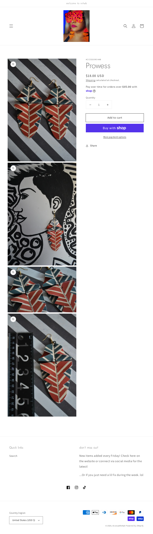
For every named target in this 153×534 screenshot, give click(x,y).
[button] (11, 26)
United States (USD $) (23, 520)
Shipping (90, 80)
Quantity (90, 97)
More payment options (114, 137)
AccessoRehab (119, 526)
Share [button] (93, 145)
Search (13, 456)
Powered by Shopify (135, 526)
